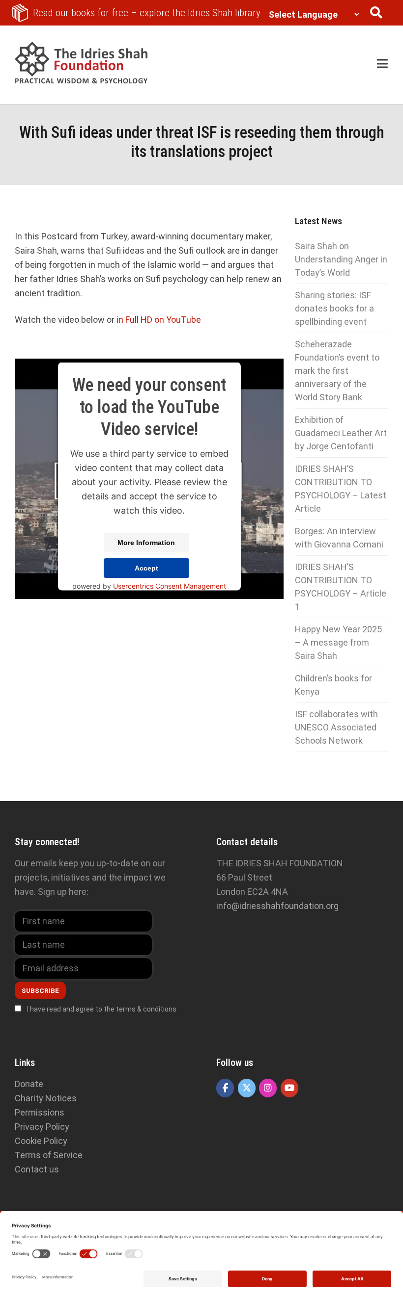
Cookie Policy (41, 1141)
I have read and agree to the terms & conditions (101, 1009)
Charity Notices (46, 1098)
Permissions (39, 1112)
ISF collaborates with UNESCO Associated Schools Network (336, 727)
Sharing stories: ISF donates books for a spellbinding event (334, 308)
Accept (146, 568)
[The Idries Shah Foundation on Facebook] (225, 1088)
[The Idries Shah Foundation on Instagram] (268, 1088)
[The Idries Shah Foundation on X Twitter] (247, 1088)
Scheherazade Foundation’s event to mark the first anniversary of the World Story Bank (337, 370)
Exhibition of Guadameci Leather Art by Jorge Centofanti (341, 433)
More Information (146, 542)
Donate (29, 1084)
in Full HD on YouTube (158, 319)
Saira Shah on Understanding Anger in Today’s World (341, 259)
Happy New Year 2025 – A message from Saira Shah (338, 642)
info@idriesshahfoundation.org (277, 906)
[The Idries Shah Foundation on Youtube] (289, 1088)
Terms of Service (49, 1155)
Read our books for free (146, 13)
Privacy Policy (42, 1126)
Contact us (37, 1169)
